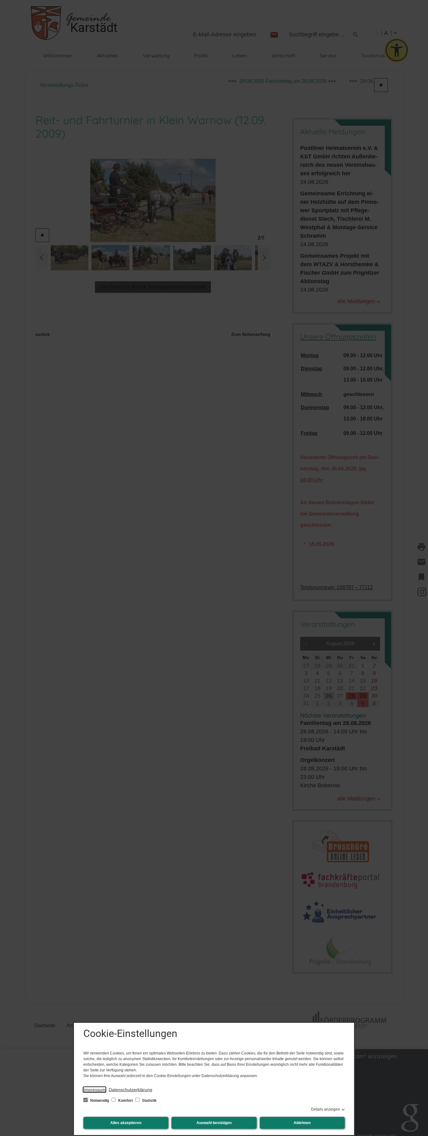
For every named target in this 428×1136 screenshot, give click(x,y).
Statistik (149, 1100)
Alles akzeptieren (125, 1123)
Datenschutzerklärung (130, 1089)
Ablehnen (302, 1123)
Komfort (125, 1100)
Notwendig (99, 1100)
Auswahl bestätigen (214, 1123)
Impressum (94, 1089)
